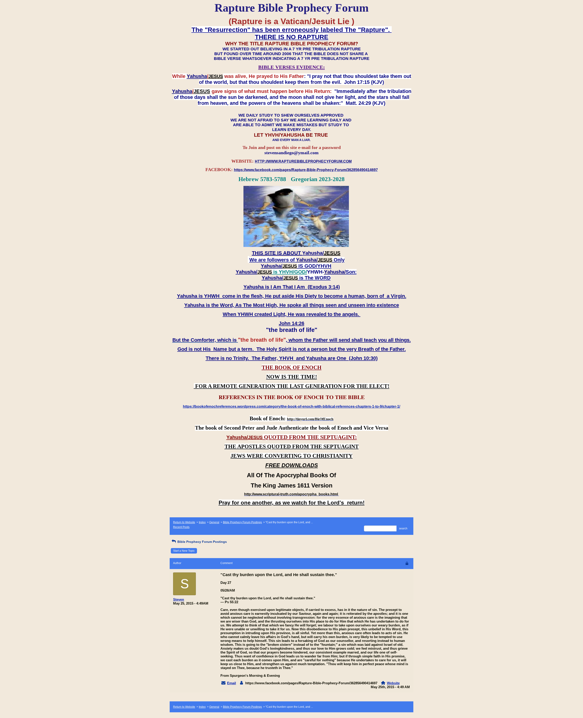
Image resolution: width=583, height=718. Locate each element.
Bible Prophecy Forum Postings (242, 522)
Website (393, 683)
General (214, 522)
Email (231, 683)
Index (202, 522)
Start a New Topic (184, 550)
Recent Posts (181, 527)
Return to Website (184, 522)
